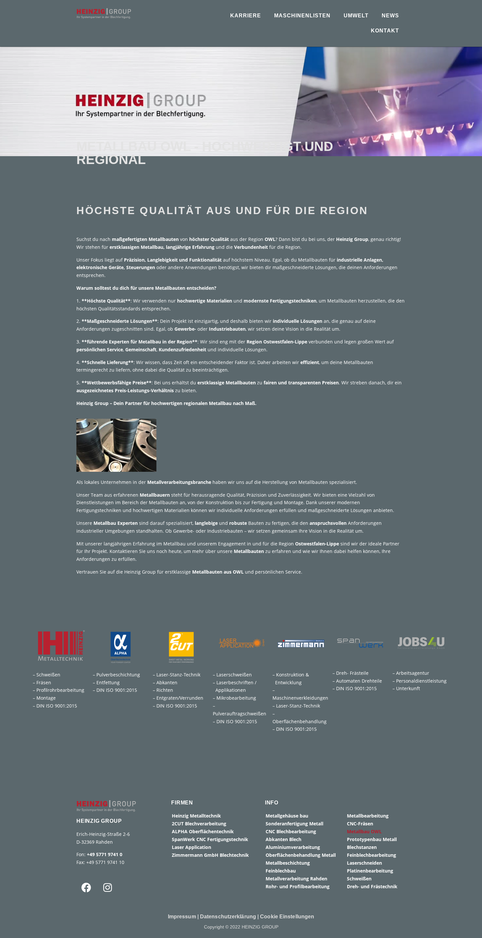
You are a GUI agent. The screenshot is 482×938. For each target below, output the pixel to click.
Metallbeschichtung (288, 863)
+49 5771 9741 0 (104, 854)
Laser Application (191, 847)
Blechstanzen (362, 847)
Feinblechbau (281, 871)
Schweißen (359, 878)
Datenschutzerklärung (228, 916)
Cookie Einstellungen (287, 916)
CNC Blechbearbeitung (291, 831)
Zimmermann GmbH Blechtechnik (210, 855)
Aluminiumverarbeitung (293, 847)
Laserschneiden (364, 863)
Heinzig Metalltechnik (196, 816)
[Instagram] (107, 887)
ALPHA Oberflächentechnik (203, 831)
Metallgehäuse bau (287, 816)
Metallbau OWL (364, 831)
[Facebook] (86, 887)
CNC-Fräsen (360, 823)
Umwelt (356, 15)
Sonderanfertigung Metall (294, 823)
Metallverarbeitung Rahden (296, 878)
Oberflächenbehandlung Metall (301, 855)
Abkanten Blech (283, 839)
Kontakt (385, 30)
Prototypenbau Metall (372, 839)
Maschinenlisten (302, 15)
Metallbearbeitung (368, 816)
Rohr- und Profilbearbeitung (298, 886)
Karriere (245, 15)
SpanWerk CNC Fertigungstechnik (210, 839)
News (390, 15)
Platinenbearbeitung (370, 871)
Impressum (182, 916)
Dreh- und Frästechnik (372, 886)
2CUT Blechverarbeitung (199, 823)
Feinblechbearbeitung (371, 855)
